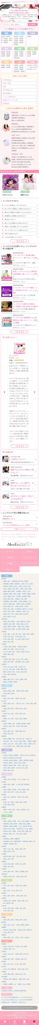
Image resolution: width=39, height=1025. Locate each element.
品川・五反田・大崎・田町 (11, 588)
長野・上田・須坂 (9, 718)
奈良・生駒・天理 (9, 871)
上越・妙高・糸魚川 (9, 693)
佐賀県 (21, 65)
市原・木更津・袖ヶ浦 (23, 651)
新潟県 (16, 36)
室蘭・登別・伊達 (9, 770)
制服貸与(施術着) (16, 138)
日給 (4, 86)
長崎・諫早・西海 (9, 959)
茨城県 (4, 664)
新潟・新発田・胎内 (9, 690)
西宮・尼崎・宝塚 (21, 848)
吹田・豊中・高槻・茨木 (25, 831)
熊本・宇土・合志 (9, 964)
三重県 (21, 53)
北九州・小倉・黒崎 (21, 946)
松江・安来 (7, 890)
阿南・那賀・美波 (9, 919)
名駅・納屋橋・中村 (9, 738)
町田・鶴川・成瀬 (9, 608)
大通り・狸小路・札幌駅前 (11, 755)
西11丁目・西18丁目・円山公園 (12, 757)
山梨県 (16, 40)
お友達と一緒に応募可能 (18, 156)
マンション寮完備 (16, 126)
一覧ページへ (20, 529)
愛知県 (16, 44)
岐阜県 (16, 42)
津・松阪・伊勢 (21, 856)
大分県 (16, 69)
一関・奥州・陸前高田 (23, 784)
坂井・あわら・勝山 (21, 708)
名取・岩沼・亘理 (9, 792)
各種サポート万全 (16, 148)
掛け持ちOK (25, 159)
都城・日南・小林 (21, 974)
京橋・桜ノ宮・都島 (9, 828)
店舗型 (33, 115)
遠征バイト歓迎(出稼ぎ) (18, 120)
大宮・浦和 (7, 634)
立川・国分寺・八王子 (10, 616)
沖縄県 (23, 71)
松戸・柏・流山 (20, 649)
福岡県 (16, 65)
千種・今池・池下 (9, 743)
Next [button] (34, 392)
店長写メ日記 (6, 1002)
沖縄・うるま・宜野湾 (24, 984)
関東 (6, 576)
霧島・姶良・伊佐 (24, 979)
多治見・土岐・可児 (9, 726)
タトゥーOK (28, 156)
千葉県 (4, 644)
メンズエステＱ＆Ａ (27, 997)
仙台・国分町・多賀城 (10, 789)
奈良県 (21, 55)
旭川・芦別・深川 (23, 765)
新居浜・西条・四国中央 (25, 929)
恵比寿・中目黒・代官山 (10, 586)
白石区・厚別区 (8, 762)
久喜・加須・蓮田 (9, 639)
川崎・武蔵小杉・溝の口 (23, 621)
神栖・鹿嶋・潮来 (22, 669)
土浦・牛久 (23, 666)
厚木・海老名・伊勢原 (10, 626)
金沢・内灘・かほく (9, 703)
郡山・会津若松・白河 (23, 809)
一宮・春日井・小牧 (9, 746)
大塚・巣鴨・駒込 (9, 598)
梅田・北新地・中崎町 (10, 821)
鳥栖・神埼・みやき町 (22, 953)
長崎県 (16, 67)
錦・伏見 (6, 741)
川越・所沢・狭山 (9, 636)
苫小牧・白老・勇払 (22, 767)
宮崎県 (21, 69)
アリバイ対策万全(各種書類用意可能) (22, 129)
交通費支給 (30, 143)
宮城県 (3, 53)
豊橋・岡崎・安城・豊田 (23, 746)
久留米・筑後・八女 (9, 948)
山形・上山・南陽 (9, 802)
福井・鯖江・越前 (9, 708)
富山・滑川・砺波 (9, 698)
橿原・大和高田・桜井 (22, 871)
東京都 (3, 36)
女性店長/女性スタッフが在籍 (27, 131)
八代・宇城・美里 (21, 964)
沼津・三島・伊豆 (9, 733)
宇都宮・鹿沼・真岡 (9, 659)
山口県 (29, 55)
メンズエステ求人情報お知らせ (10, 997)
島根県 (34, 51)
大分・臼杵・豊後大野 (10, 969)
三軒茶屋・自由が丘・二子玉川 (24, 608)
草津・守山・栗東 (21, 863)
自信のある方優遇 (16, 166)
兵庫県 (16, 53)
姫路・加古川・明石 (9, 851)
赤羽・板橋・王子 (9, 606)
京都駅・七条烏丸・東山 (10, 843)
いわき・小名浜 (8, 812)
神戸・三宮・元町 (9, 848)
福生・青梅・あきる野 (22, 613)
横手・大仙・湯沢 (23, 797)
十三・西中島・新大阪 (26, 826)
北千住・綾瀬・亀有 (9, 603)
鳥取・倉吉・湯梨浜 (21, 885)
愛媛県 (3, 67)
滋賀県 (16, 55)
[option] (10, 185)
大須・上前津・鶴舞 (20, 741)
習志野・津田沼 (22, 646)
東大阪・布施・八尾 (9, 833)
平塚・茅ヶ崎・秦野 (9, 629)
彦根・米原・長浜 (9, 866)
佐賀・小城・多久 (9, 953)
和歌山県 (16, 57)
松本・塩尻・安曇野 (21, 718)
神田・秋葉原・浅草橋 (29, 593)
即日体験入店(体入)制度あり (19, 143)
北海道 (29, 36)
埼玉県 (6, 38)
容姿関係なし (25, 166)
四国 (6, 914)
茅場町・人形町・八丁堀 (23, 591)
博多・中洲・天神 (9, 946)
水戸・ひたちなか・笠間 (10, 666)
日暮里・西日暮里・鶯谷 (23, 596)
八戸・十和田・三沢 (23, 779)
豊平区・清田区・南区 (10, 765)
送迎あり (24, 126)
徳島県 (3, 65)
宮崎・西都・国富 (9, 974)
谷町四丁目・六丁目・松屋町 (25, 828)
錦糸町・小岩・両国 (21, 598)
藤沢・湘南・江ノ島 (22, 623)
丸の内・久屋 (20, 738)
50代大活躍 (27, 161)
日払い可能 (7, 83)
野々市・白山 (20, 703)
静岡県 (21, 42)
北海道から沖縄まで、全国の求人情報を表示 (14, 990)
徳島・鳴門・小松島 (21, 919)
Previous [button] (4, 392)
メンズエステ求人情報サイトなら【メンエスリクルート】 (19, 1015)
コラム (23, 265)
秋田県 (8, 53)
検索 (34, 24)
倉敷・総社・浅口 (22, 895)
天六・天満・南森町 (23, 821)
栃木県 (6, 40)
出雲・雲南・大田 (17, 890)
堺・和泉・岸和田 (22, 833)
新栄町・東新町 (32, 741)
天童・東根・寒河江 (9, 804)
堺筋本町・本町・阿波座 (10, 823)
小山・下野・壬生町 (22, 659)
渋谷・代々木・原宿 (27, 583)
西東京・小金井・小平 (23, 611)
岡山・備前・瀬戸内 (9, 895)
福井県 (21, 38)
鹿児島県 (16, 71)
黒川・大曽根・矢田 (29, 743)
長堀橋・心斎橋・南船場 (10, 826)
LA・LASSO (13, 355)
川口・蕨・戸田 (16, 634)
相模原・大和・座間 (9, 623)
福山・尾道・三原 (23, 900)
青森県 (3, 51)
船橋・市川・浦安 (9, 649)
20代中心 (31, 159)
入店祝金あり (7, 80)
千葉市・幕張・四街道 (10, 646)
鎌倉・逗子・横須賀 (23, 626)
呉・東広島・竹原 (9, 903)
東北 (6, 774)
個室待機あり (7, 93)
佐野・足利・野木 (9, 661)
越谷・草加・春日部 (28, 634)
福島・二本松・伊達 (9, 809)
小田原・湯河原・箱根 (23, 629)
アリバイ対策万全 (9, 97)
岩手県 (8, 51)
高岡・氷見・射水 (21, 698)
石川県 (16, 38)
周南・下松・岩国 (21, 908)
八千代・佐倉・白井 (9, 651)
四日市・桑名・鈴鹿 (9, 856)
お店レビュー (22, 1002)
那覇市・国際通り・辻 (10, 984)
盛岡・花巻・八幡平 (9, 784)
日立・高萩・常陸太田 (10, 674)
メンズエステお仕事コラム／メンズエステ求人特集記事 (17, 999)
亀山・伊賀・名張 (9, 858)
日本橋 (33, 821)
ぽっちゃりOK (15, 164)
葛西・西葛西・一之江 (26, 601)
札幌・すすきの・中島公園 (28, 755)
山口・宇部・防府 (9, 908)
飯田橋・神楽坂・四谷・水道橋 (12, 593)
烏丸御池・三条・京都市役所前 (12, 841)
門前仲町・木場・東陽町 (10, 601)
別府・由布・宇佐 (23, 969)
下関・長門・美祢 (9, 910)
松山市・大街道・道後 (10, 929)
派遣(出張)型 (15, 115)
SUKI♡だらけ (7, 195)
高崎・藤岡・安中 (9, 679)
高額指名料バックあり (28, 148)
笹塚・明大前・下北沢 (22, 606)
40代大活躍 (20, 161)
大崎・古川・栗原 (21, 792)
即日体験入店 (7, 90)
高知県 (8, 67)
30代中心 (14, 161)
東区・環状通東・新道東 (26, 760)
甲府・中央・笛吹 (9, 713)
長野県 (21, 40)
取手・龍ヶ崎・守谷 (9, 671)
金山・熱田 (19, 743)
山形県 (3, 55)
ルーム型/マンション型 (25, 115)
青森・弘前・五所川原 (10, 779)
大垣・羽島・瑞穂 (22, 726)
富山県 (21, 36)
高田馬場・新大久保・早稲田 (20, 581)
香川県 (8, 65)
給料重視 (6, 103)
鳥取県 (29, 51)
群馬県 (6, 42)
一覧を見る (19, 241)
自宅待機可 (15, 117)
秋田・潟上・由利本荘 (10, 797)
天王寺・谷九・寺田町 (10, 831)
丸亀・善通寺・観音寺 (23, 924)
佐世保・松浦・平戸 (21, 959)
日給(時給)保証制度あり (18, 140)
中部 (6, 685)
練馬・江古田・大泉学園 (23, 603)
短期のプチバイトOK (10, 100)
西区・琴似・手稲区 (20, 762)
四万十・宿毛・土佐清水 (22, 937)
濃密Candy (24, 195)
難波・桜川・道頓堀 (25, 823)
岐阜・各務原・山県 (9, 723)
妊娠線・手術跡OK (17, 159)
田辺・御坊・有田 (22, 876)
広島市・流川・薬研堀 (10, 900)
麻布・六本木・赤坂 (25, 586)
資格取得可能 (31, 145)
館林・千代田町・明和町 (10, 681)
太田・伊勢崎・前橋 (21, 679)
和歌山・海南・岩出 (9, 876)
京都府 (21, 51)
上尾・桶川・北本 (21, 636)
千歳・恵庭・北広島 (9, 767)
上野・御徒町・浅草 (9, 596)
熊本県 (21, 67)
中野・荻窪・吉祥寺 (9, 611)
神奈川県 (4, 618)
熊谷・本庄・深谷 (9, 641)
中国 (6, 880)
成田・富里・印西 (9, 654)
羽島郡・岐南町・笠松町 (23, 723)
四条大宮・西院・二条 (29, 841)
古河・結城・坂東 (22, 671)
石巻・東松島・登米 (23, 789)
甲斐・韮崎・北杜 (21, 713)
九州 (6, 941)
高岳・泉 (29, 738)
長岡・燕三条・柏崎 (22, 690)
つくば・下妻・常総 (9, 669)
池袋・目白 (7, 581)
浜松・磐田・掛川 (9, 731)
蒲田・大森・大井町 (26, 588)
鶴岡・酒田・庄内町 (21, 802)
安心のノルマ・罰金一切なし (19, 145)
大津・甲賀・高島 (9, 863)
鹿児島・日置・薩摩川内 (10, 979)
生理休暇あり (21, 117)
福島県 (8, 55)
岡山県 (29, 53)
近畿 (6, 815)
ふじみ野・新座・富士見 (22, 639)
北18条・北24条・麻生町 (11, 760)
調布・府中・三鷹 (9, 613)
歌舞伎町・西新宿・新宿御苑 (12, 583)
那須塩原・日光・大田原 (22, 661)
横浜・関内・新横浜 (9, 621)
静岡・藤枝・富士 (21, 731)
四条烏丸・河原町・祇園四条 (12, 838)
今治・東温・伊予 (9, 932)
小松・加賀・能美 (31, 703)
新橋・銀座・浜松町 (9, 591)
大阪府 (16, 51)
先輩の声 (14, 1002)
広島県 (34, 53)
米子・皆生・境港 (9, 885)
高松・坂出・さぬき (9, 924)
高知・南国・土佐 (9, 937)
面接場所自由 (15, 131)
